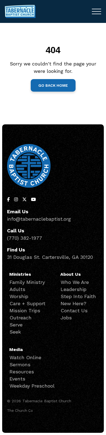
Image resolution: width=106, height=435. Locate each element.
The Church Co (20, 411)
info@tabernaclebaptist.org (39, 219)
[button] (96, 11)
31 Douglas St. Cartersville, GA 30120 (50, 257)
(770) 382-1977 (24, 238)
